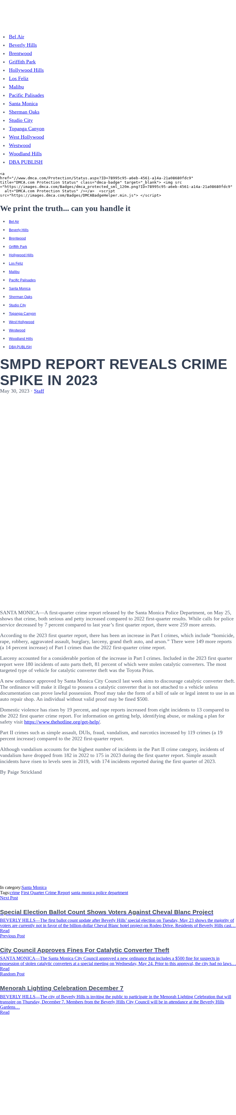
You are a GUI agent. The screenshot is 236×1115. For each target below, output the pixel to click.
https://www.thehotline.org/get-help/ (62, 722)
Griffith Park (22, 62)
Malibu (16, 87)
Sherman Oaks (24, 112)
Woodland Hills (25, 154)
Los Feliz (18, 78)
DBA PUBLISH (26, 162)
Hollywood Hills (26, 70)
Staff (39, 391)
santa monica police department (99, 892)
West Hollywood (26, 137)
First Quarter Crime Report (45, 892)
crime (15, 892)
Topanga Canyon (26, 128)
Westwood (20, 145)
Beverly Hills (23, 45)
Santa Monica (23, 103)
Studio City (21, 120)
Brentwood (20, 53)
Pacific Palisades (26, 95)
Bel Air (16, 36)
